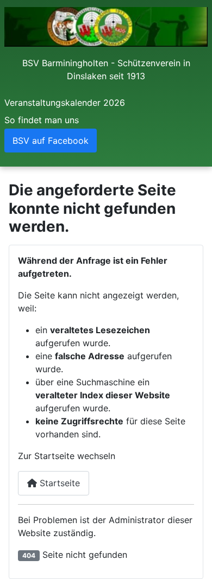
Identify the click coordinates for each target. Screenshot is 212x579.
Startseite (58, 483)
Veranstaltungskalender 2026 (64, 102)
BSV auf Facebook (51, 140)
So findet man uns (41, 119)
